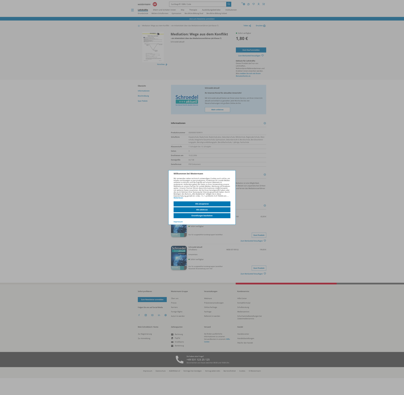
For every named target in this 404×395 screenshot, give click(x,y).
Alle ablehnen (202, 210)
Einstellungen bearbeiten (202, 215)
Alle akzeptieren (202, 204)
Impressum (178, 221)
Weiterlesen (178, 198)
